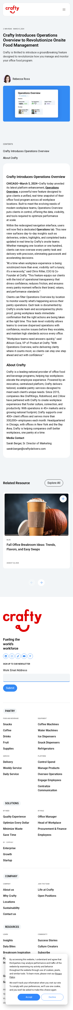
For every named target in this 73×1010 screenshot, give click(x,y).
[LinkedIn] (5, 656)
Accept (29, 997)
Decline (52, 997)
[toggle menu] (64, 9)
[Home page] (24, 620)
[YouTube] (12, 656)
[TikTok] (18, 656)
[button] (41, 582)
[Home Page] (12, 10)
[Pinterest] (30, 656)
